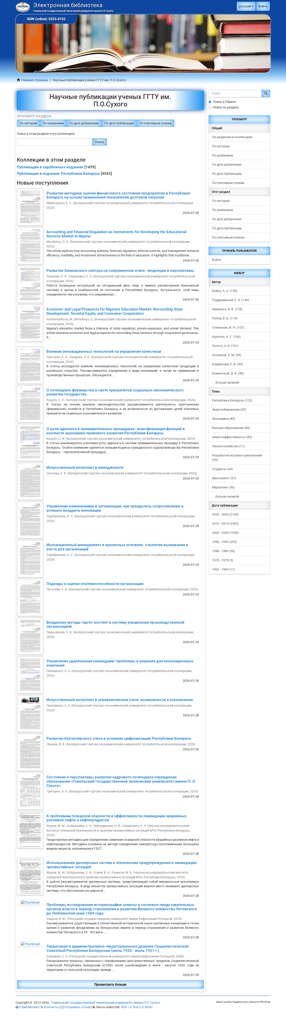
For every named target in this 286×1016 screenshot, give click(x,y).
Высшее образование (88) (231, 428)
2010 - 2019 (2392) (225, 523)
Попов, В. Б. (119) (225, 318)
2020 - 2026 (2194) (225, 514)
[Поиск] (265, 93)
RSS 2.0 (138, 1007)
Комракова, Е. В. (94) (227, 364)
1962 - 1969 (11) (223, 569)
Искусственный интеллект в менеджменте (85, 467)
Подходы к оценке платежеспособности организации (94, 583)
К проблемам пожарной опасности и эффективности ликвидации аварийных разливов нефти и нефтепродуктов (116, 818)
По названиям (53, 123)
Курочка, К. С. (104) (226, 336)
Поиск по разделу (226, 107)
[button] (246, 6)
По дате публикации (119, 123)
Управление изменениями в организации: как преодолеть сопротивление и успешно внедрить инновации (114, 508)
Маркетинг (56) (223, 487)
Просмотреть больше (110, 984)
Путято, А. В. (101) (225, 346)
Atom (148, 1007)
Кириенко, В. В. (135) (227, 309)
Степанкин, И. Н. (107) (228, 327)
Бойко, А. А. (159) (224, 291)
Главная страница (34, 80)
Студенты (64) (222, 469)
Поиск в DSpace (224, 102)
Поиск (99, 142)
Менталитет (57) (224, 478)
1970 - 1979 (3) (222, 560)
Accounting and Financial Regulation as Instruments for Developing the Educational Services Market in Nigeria (116, 234)
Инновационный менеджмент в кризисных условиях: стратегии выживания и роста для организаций (117, 547)
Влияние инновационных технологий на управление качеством (103, 351)
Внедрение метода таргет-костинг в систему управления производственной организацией (115, 624)
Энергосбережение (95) (229, 409)
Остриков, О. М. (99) (226, 355)
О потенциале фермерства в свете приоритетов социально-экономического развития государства (115, 392)
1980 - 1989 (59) (223, 551)
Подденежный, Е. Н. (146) (230, 300)
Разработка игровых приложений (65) (237, 458)
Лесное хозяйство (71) (228, 446)
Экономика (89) (223, 418)
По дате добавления (84, 123)
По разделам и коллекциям (232, 137)
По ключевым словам (155, 123)
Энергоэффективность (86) (232, 437)
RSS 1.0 (126, 1007)
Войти (216, 260)
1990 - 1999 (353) (224, 542)
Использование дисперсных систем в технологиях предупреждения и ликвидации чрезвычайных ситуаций (121, 864)
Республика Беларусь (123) (232, 400)
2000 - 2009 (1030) (225, 532)
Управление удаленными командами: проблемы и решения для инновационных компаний (119, 663)
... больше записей (225, 382)
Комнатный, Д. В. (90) (228, 373)
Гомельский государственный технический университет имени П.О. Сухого (105, 1002)
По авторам (28, 123)
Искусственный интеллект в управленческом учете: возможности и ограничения (119, 699)
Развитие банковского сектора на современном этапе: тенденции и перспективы (120, 270)
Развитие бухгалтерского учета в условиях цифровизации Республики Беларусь (118, 738)
